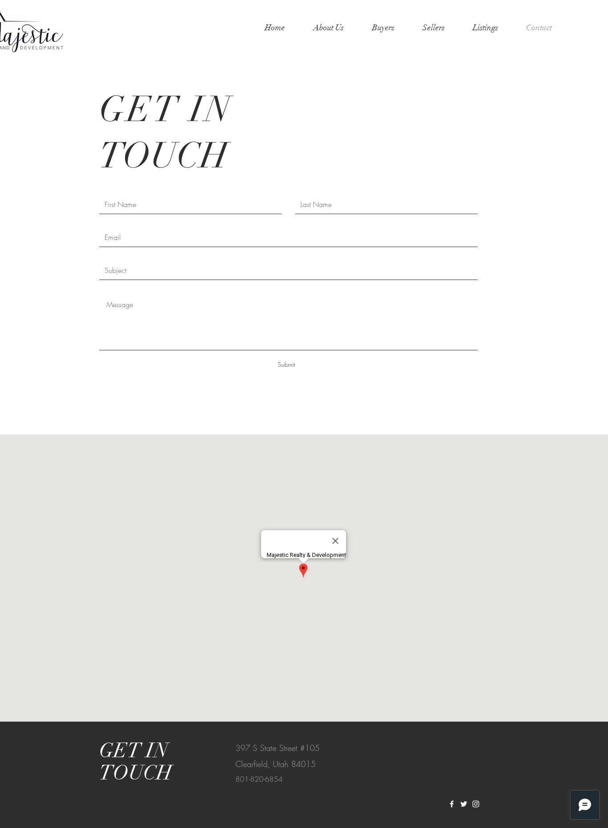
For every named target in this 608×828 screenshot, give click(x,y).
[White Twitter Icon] (463, 804)
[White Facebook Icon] (451, 804)
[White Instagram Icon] (475, 804)
